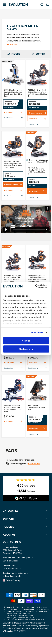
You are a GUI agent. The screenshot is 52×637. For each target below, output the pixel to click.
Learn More (8, 112)
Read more (12, 44)
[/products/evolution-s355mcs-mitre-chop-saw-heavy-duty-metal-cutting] (13, 74)
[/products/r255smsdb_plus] (13, 146)
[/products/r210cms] (37, 146)
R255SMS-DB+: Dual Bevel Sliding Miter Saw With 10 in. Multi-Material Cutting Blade (13, 165)
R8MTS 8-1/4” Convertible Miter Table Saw (36, 408)
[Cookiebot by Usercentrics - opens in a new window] (35, 286)
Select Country (13, 580)
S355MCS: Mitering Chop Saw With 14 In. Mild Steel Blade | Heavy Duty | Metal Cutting (13, 93)
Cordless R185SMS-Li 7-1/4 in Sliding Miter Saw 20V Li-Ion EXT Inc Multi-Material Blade (37, 278)
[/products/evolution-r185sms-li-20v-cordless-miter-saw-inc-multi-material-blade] (37, 260)
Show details (37, 332)
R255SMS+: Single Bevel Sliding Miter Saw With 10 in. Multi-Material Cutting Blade (37, 93)
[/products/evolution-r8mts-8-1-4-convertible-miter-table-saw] (37, 390)
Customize (24, 349)
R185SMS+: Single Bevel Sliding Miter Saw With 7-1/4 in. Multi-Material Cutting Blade (13, 278)
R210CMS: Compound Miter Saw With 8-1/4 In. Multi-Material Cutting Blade (36, 171)
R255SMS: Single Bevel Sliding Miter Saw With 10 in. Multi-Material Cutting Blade (13, 408)
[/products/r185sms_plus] (13, 260)
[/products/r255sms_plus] (37, 74)
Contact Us (34, 463)
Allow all (26, 341)
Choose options (35, 113)
